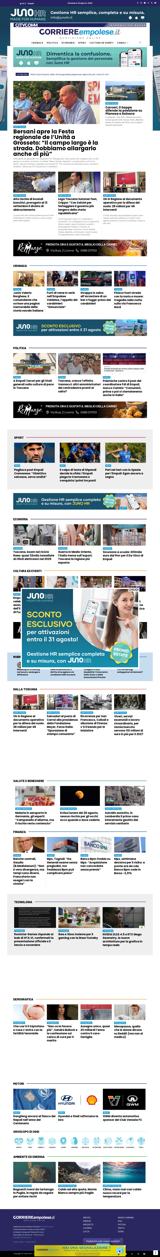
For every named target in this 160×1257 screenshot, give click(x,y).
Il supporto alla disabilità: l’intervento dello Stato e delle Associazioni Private (96, 673)
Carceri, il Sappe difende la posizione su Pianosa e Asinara (123, 110)
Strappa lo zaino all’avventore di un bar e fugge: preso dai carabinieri (95, 298)
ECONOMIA (20, 519)
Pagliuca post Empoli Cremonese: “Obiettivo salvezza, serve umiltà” (30, 473)
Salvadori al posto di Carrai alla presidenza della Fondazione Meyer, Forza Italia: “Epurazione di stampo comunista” (62, 725)
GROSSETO (88, 1224)
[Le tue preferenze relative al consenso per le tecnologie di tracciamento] (155, 1252)
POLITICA (19, 348)
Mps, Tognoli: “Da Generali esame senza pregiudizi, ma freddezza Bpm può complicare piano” (62, 866)
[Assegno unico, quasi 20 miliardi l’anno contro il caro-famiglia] (96, 1012)
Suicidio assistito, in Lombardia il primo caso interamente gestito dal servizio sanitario (121, 818)
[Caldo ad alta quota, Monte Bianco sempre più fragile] (79, 1172)
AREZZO (87, 1217)
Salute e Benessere (23, 808)
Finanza (17, 855)
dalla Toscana (19, 127)
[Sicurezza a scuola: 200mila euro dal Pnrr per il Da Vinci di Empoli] (124, 535)
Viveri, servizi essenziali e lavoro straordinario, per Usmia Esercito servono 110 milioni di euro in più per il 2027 (128, 725)
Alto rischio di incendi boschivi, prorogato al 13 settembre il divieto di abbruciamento (30, 204)
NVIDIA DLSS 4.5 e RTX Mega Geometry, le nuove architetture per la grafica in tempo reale (122, 939)
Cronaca (17, 289)
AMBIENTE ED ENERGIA (29, 1156)
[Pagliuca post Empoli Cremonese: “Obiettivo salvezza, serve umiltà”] (34, 453)
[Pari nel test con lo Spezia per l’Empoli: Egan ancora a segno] (125, 453)
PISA (120, 1221)
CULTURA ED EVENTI (27, 571)
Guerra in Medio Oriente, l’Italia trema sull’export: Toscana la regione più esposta (75, 557)
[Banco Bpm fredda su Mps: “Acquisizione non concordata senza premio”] (96, 845)
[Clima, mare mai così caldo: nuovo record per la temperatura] (124, 1172)
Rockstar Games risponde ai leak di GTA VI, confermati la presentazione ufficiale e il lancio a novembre (34, 939)
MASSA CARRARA (126, 1217)
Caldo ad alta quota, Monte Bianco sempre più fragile (77, 1191)
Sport (17, 465)
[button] (140, 43)
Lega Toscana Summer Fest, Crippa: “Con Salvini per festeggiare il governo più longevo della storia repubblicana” (77, 206)
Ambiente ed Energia (22, 1186)
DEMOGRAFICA (23, 999)
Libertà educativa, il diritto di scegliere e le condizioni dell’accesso (63, 672)
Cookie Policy (18, 1242)
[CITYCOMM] (80, 1256)
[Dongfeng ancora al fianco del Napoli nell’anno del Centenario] (34, 1099)
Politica (17, 377)
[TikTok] (148, 3)
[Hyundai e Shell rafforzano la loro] (79, 1099)
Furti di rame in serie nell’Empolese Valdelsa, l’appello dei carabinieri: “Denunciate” (62, 300)
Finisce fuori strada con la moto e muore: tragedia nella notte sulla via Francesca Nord (128, 300)
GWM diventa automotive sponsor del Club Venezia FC (122, 1118)
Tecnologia (19, 931)
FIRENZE (87, 1221)
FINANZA (19, 832)
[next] (142, 74)
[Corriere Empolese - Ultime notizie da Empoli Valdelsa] (80, 34)
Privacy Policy (30, 1242)
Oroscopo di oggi (26, 1131)
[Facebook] (138, 3)
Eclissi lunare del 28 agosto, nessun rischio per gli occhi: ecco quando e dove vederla (80, 816)
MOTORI (18, 1083)
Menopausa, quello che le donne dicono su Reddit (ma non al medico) (128, 1032)
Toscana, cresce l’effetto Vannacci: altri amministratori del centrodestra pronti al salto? (79, 386)
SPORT (19, 437)
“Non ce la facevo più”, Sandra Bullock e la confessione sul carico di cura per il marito (62, 1033)
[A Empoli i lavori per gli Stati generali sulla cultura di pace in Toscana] (34, 363)
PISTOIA (122, 1224)
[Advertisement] (80, 757)
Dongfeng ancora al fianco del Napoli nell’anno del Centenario (34, 1119)
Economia (18, 548)
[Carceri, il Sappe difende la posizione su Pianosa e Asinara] (125, 91)
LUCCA (86, 1231)
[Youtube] (155, 3)
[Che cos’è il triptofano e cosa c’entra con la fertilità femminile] (28, 1012)
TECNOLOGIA (23, 902)
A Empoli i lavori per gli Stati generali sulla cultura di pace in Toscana (33, 384)
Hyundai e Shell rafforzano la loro (78, 1118)
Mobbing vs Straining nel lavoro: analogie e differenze (28, 672)
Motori (16, 1112)
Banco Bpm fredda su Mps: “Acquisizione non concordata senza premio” (95, 864)
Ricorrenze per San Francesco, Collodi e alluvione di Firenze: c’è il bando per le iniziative (94, 723)
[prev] (138, 74)
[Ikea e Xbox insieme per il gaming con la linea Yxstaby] (79, 917)
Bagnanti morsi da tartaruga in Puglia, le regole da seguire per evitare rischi (33, 1192)
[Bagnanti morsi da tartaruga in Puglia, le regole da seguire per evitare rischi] (34, 1172)
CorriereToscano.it (47, 1227)
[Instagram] (141, 3)
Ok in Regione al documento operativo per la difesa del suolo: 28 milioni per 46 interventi (122, 204)
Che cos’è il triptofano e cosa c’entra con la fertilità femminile (28, 1029)
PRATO (121, 1228)
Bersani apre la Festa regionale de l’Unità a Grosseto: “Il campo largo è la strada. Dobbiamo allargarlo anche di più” (55, 143)
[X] (152, 3)
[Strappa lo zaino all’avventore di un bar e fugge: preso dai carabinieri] (96, 278)
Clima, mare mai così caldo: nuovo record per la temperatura (122, 1192)
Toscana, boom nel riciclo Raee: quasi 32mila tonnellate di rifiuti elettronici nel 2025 (33, 555)
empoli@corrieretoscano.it (22, 1237)
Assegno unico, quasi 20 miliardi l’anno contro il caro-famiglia (95, 1031)
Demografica (19, 1023)
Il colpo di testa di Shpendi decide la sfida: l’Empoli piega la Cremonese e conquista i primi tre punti (78, 475)
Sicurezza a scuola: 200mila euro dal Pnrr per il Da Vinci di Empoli (123, 555)
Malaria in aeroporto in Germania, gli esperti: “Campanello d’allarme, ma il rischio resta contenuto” (34, 818)
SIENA (121, 1231)
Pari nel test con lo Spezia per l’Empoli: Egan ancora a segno (124, 473)
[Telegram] (144, 3)
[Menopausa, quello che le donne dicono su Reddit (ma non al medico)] (130, 1012)
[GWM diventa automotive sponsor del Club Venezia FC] (124, 1099)
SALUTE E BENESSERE (28, 781)
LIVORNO (87, 1228)
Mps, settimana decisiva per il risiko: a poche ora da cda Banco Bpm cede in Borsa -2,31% (129, 866)
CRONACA (20, 266)
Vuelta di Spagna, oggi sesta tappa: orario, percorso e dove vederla (60, 74)
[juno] (80, 667)
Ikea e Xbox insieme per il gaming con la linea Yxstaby (78, 936)
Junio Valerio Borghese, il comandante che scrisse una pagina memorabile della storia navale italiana (28, 302)
